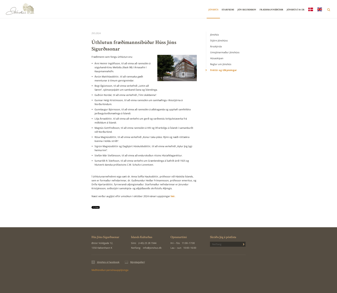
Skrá (241, 244)
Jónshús (32, 9)
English (319, 9)
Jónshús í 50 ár (295, 9)
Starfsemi (228, 9)
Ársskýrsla (216, 46)
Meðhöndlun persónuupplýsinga (109, 270)
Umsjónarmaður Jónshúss (224, 52)
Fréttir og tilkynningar (223, 70)
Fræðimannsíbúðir (271, 9)
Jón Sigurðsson (246, 9)
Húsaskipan (216, 58)
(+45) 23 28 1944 (147, 243)
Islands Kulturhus (310, 9)
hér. (173, 196)
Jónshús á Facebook (108, 262)
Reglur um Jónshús (220, 64)
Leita (328, 12)
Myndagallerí (137, 262)
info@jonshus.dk (152, 247)
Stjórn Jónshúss (219, 40)
